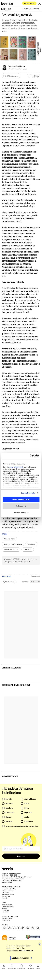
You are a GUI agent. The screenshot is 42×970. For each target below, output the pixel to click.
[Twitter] (13, 928)
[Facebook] (18, 928)
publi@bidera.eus (15, 880)
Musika (36, 9)
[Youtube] (28, 928)
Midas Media (6, 920)
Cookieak (4, 908)
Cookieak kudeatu (28, 493)
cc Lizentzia (5, 910)
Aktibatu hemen (20, 562)
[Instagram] (23, 928)
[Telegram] (9, 928)
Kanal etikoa (5, 912)
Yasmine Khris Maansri (16, 66)
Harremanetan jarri (7, 882)
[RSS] (33, 928)
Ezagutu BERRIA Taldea (9, 889)
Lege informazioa (7, 904)
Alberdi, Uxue (9, 539)
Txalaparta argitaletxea (13, 544)
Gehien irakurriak (11, 667)
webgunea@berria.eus (16, 878)
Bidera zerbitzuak (7, 918)
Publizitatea (5, 892)
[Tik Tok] (38, 928)
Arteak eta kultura (11, 550)
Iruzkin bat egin (10, 581)
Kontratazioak (6, 896)
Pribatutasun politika (8, 906)
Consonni (31, 544)
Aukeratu (19, 506)
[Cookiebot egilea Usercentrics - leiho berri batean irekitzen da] (29, 455)
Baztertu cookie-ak (21, 513)
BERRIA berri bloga (8, 890)
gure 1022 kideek (16, 467)
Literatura (26, 9)
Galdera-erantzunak (8, 894)
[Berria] (7, 870)
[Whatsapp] (4, 928)
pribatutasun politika (21, 826)
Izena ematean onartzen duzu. (22, 826)
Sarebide (5, 898)
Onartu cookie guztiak (21, 499)
